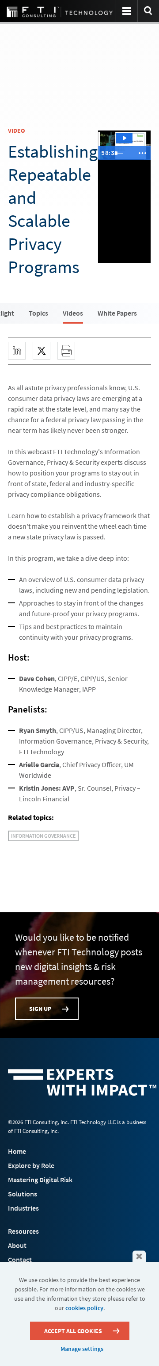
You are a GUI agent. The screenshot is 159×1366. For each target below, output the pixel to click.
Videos (73, 313)
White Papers (117, 313)
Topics (38, 313)
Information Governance (43, 835)
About (17, 1245)
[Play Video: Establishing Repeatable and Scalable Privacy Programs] (124, 138)
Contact (20, 1259)
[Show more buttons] (142, 153)
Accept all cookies (73, 1331)
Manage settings (82, 1349)
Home (17, 1151)
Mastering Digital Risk (40, 1179)
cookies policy (84, 1308)
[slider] (122, 153)
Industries (23, 1208)
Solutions (22, 1193)
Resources (23, 1231)
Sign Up (40, 1009)
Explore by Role (31, 1165)
